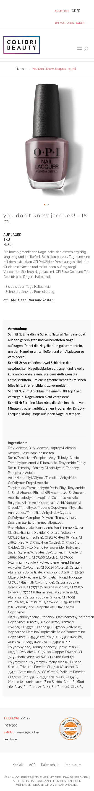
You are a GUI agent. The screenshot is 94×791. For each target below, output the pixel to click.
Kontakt (18, 765)
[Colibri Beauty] (21, 44)
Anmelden (62, 11)
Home (20, 68)
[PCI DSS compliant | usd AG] (70, 728)
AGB (32, 765)
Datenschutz (50, 765)
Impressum (73, 765)
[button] (45, 204)
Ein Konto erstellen (69, 22)
